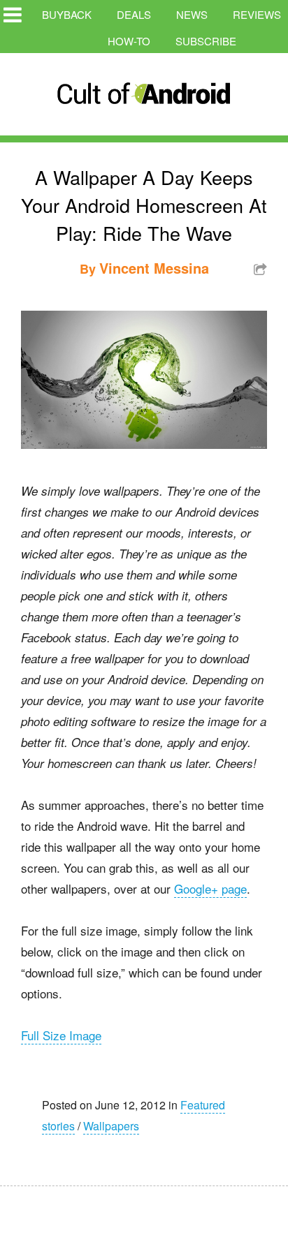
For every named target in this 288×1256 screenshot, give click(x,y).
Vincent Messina (154, 268)
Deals (134, 14)
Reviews (257, 14)
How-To (129, 41)
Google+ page (210, 888)
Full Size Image (61, 1035)
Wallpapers (111, 1126)
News (192, 14)
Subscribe (205, 41)
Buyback (67, 14)
